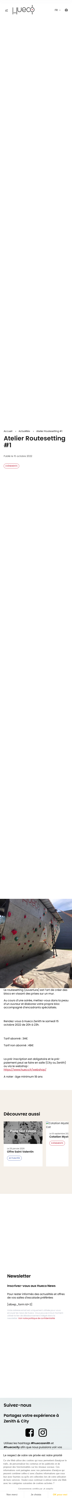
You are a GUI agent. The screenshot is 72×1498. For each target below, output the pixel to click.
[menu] (6, 10)
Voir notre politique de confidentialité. (36, 1318)
